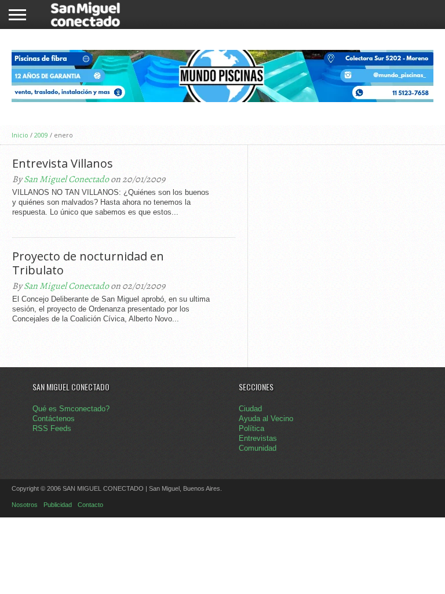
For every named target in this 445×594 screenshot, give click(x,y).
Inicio (20, 135)
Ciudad (250, 408)
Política (251, 428)
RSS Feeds (51, 428)
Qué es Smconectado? (71, 408)
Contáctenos (53, 418)
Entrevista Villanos (62, 164)
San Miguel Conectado (66, 179)
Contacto (90, 504)
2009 (41, 135)
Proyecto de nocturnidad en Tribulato (88, 263)
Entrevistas (258, 438)
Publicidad (57, 504)
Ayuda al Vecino (266, 418)
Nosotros (25, 504)
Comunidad (257, 448)
